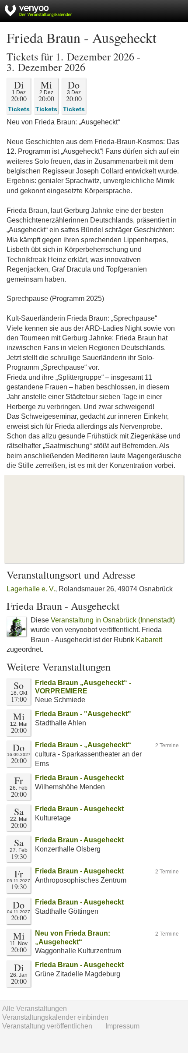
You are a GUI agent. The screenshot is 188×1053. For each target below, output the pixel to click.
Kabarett (149, 639)
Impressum (122, 1026)
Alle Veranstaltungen (34, 1008)
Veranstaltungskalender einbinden (55, 1017)
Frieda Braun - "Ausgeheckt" (83, 713)
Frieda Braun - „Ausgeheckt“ (83, 745)
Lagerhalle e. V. (31, 589)
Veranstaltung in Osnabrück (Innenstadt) (113, 620)
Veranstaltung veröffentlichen (47, 1026)
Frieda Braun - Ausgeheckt (79, 777)
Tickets (19, 109)
